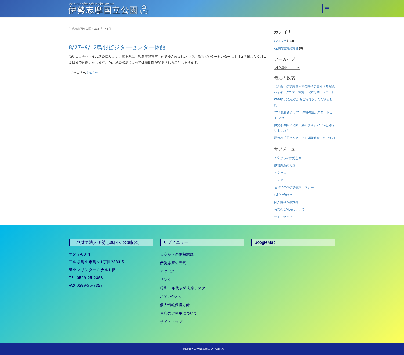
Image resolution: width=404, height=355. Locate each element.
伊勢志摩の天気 (284, 165)
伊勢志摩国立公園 (80, 28)
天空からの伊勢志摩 (287, 158)
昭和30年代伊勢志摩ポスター (294, 187)
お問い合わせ (283, 194)
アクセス (280, 172)
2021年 (99, 28)
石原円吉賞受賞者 (286, 48)
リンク (278, 180)
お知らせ (92, 72)
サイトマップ (283, 217)
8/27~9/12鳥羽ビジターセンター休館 (117, 47)
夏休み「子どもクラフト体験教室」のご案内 (304, 138)
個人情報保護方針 (286, 202)
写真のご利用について (289, 209)
